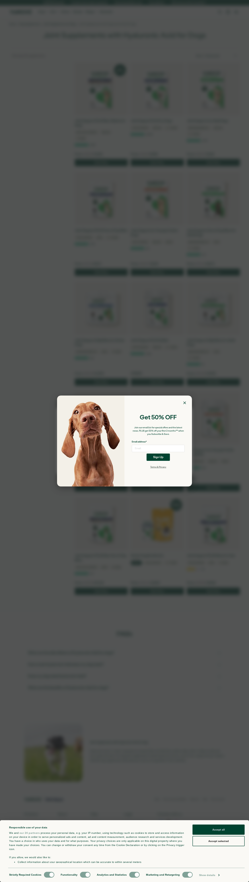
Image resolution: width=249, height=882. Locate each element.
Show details (207, 875)
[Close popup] (185, 403)
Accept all (218, 829)
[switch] (85, 875)
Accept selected (218, 841)
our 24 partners (30, 832)
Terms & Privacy (158, 467)
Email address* (139, 441)
